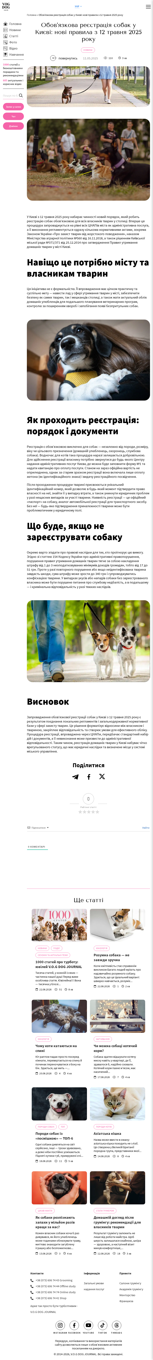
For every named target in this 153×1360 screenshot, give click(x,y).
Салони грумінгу (130, 1283)
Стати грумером (105, 1210)
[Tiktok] (102, 1325)
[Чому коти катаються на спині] (59, 1016)
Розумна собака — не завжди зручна (111, 957)
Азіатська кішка (107, 1133)
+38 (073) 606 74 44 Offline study (56, 1286)
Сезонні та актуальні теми (53, 955)
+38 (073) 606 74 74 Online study (56, 1292)
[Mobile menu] (148, 6)
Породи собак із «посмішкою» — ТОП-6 (54, 1136)
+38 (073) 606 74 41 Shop (51, 1298)
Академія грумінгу (131, 1289)
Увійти (145, 827)
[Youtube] (88, 1325)
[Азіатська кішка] (117, 1103)
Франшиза (126, 1301)
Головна (31, 15)
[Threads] (116, 1325)
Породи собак (46, 1126)
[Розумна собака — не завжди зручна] (117, 925)
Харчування (103, 1039)
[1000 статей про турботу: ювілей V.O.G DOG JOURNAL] (59, 925)
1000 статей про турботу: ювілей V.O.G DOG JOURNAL (58, 964)
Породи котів (104, 1126)
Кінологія (101, 948)
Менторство (127, 1295)
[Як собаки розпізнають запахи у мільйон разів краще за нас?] (59, 1187)
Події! (56, 948)
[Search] (21, 95)
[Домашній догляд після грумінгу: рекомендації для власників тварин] (117, 1187)
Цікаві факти (45, 1210)
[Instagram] (60, 1325)
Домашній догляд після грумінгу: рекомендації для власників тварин (117, 1222)
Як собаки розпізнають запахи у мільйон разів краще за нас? (55, 1222)
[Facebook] (74, 1325)
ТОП (63, 1126)
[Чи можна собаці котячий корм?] (117, 1016)
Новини (87, 50)
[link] (13, 126)
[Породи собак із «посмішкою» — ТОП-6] (59, 1103)
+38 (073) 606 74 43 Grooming (54, 1280)
